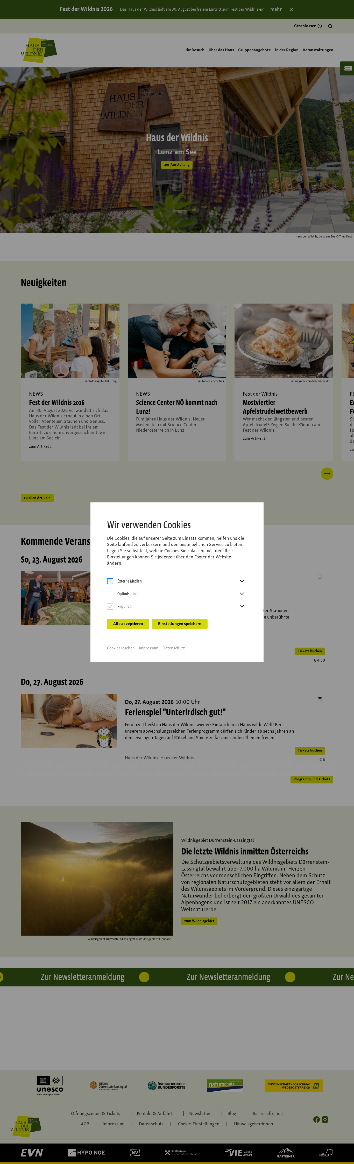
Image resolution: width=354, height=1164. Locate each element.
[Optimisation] (110, 594)
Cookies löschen (121, 648)
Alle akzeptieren (128, 624)
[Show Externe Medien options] (242, 581)
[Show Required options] (242, 606)
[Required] (110, 607)
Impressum (148, 648)
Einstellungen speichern (179, 624)
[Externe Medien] (110, 581)
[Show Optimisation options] (242, 594)
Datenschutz (173, 648)
